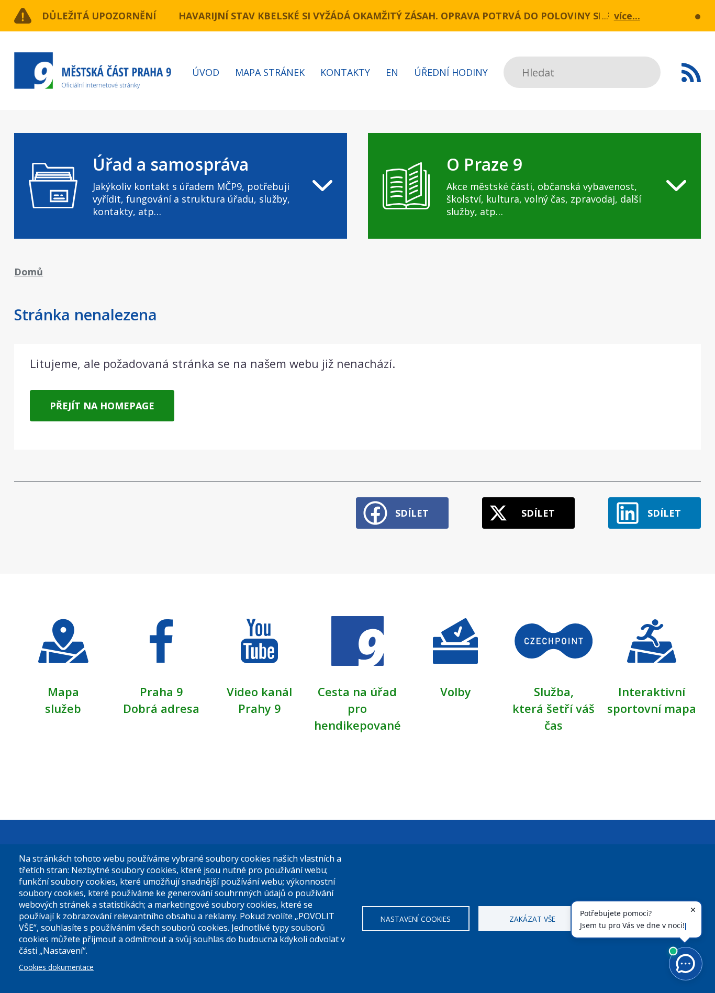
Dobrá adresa (161, 708)
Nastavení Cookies (416, 919)
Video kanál (259, 691)
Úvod (205, 72)
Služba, (554, 691)
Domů (28, 271)
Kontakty (345, 72)
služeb (63, 708)
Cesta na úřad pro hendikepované (357, 708)
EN (392, 72)
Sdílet (412, 513)
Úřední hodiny (451, 72)
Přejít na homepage (102, 405)
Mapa (63, 691)
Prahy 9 (259, 708)
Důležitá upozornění (99, 15)
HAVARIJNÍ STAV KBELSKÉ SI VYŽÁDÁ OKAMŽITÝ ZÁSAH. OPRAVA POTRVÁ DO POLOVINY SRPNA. (403, 15)
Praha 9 (161, 691)
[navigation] (180, 186)
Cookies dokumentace (56, 967)
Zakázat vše (532, 919)
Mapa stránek (270, 72)
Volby (455, 691)
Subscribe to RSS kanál (691, 72)
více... (627, 15)
